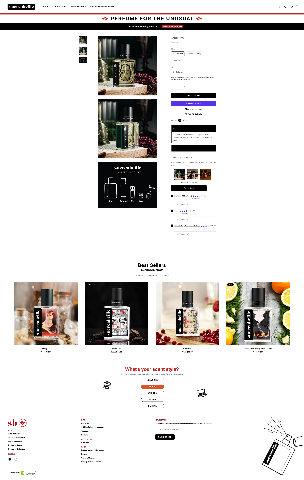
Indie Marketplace (15, 441)
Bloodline (187, 349)
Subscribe (164, 437)
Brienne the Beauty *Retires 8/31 (258, 349)
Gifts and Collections (16, 437)
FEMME (152, 406)
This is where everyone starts (143, 26)
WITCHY (153, 393)
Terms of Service (88, 458)
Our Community (78, 7)
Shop (45, 7)
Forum (84, 454)
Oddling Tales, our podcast (92, 427)
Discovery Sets (14, 433)
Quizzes (84, 431)
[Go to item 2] (83, 51)
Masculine (153, 275)
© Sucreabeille (15, 473)
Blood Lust (116, 349)
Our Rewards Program (102, 7)
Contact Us (85, 442)
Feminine (139, 275)
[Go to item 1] (83, 40)
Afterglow (46, 349)
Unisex (166, 275)
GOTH (152, 399)
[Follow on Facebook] (15, 459)
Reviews (84, 435)
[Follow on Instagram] (9, 459)
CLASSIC (152, 380)
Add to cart (193, 95)
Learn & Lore (59, 7)
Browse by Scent (15, 445)
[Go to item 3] (83, 60)
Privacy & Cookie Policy (91, 462)
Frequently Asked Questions (92, 450)
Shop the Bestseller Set (172, 26)
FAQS (83, 447)
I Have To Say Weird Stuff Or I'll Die (187, 226)
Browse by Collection (16, 449)
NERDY (153, 386)
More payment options (193, 109)
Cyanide (177, 211)
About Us (85, 423)
